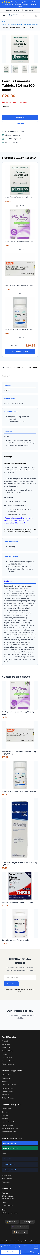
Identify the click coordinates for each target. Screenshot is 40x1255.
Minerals (5, 1081)
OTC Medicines (7, 1057)
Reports (4, 1153)
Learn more (36, 1247)
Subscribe (11, 984)
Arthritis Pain (6, 1047)
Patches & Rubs (7, 1051)
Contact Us (7, 1159)
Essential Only (29, 1252)
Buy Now (20, 123)
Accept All (10, 1252)
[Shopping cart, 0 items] (36, 16)
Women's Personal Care (10, 1128)
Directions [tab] (33, 367)
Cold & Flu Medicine (8, 1061)
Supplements (6, 1078)
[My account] (30, 16)
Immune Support (7, 1088)
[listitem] (6, 69)
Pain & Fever (6, 1044)
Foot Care (5, 1118)
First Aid (4, 1054)
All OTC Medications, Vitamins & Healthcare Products (20, 24)
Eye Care (5, 1115)
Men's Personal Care (9, 1132)
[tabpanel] (20, 523)
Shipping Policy (9, 1164)
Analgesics (5, 1041)
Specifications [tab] (19, 367)
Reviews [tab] (6, 376)
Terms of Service (7, 1179)
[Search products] (24, 16)
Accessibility (6, 1182)
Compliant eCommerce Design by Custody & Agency (20, 1241)
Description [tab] (6, 367)
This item (22, 205)
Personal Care (6, 1109)
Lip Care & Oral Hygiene (10, 1122)
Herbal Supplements (9, 1085)
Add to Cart (20, 117)
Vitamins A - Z (6, 1075)
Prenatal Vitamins (9, 1143)
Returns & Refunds (10, 1170)
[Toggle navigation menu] (4, 15)
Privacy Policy (6, 1175)
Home (4, 21)
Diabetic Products (8, 1098)
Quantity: (5, 107)
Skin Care (5, 1112)
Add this (21, 250)
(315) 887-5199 (7, 1206)
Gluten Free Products (10, 1148)
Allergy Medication (8, 1064)
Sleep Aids (5, 1094)
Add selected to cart (20, 352)
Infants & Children (8, 1125)
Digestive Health (7, 1091)
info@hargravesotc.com (10, 1213)
